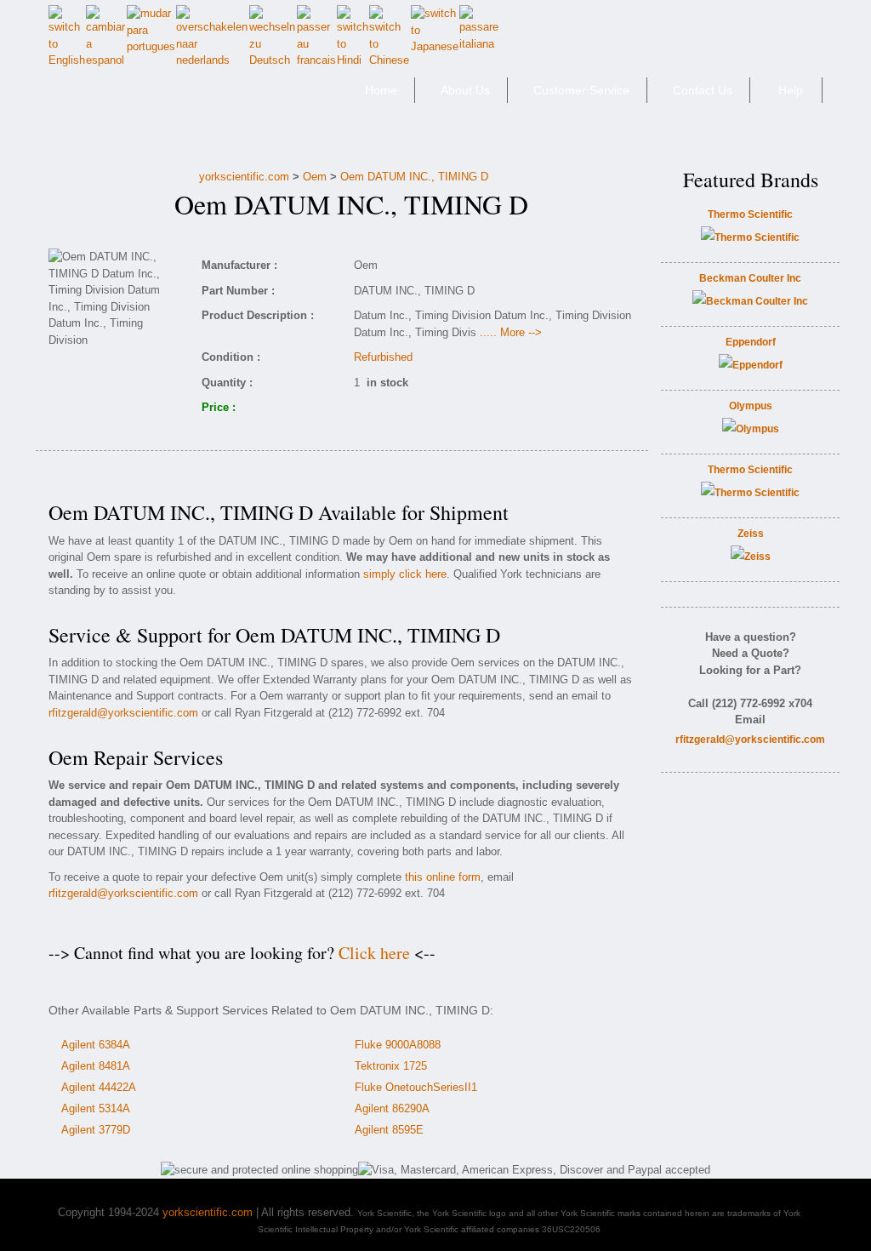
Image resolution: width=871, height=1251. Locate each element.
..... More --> (511, 332)
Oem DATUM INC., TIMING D (414, 176)
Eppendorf (751, 342)
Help (790, 90)
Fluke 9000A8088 (398, 1044)
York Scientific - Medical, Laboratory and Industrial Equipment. (168, 97)
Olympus (750, 406)
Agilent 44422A (98, 1087)
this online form (443, 877)
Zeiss (750, 534)
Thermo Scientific (750, 214)
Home (381, 90)
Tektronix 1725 (391, 1066)
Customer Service (581, 90)
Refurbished (383, 357)
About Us (465, 90)
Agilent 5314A (95, 1108)
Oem (315, 176)
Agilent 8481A (95, 1066)
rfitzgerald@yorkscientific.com (123, 712)
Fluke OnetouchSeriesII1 (416, 1087)
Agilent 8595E (389, 1129)
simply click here (405, 574)
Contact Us (702, 90)
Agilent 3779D (95, 1129)
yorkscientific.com (244, 176)
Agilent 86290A (392, 1108)
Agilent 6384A (95, 1044)
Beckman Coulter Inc (750, 278)
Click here (374, 952)
